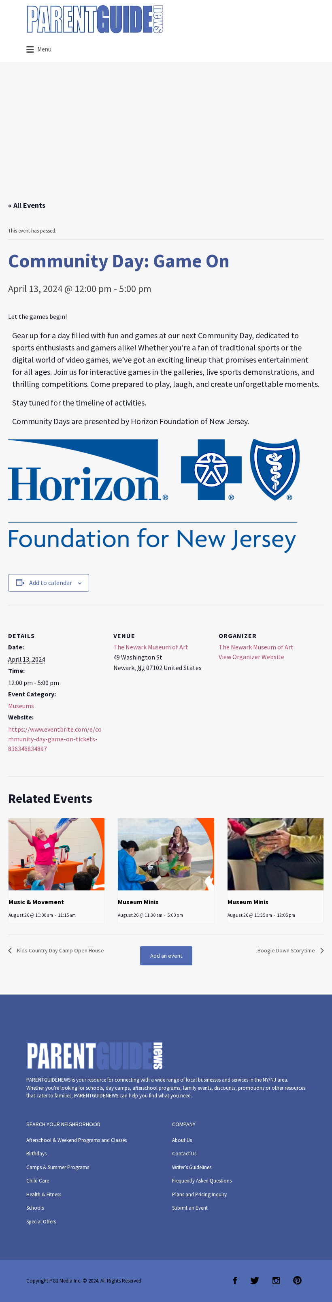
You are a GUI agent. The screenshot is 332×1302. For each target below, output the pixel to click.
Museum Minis (138, 902)
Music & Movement (36, 902)
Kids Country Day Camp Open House (60, 950)
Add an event (166, 955)
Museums (21, 706)
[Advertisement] (166, 139)
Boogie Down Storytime (287, 950)
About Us (182, 1140)
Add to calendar (50, 582)
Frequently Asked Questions (202, 1180)
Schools (35, 1207)
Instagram (276, 1280)
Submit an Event (190, 1207)
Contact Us (184, 1153)
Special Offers (41, 1221)
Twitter (254, 1280)
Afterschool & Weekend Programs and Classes (76, 1140)
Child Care (37, 1180)
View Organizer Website (251, 657)
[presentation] (56, 854)
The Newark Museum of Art (150, 647)
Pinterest (297, 1280)
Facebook (235, 1280)
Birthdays (36, 1153)
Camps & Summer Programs (57, 1167)
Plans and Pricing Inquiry (199, 1194)
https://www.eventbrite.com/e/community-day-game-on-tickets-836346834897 (55, 739)
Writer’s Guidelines (191, 1167)
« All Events (26, 205)
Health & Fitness (43, 1194)
